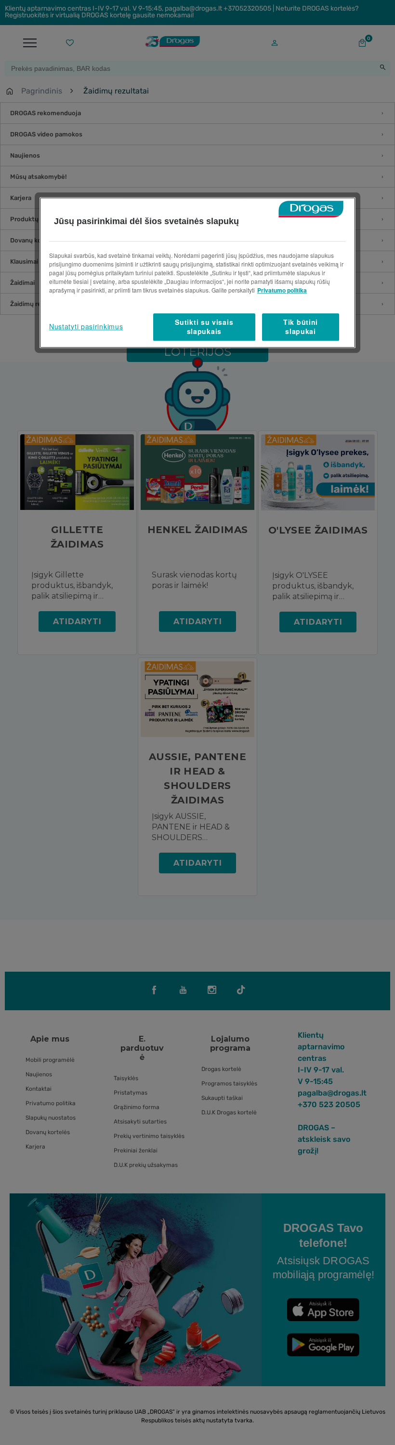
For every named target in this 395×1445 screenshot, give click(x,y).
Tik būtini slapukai (300, 326)
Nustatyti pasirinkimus (86, 327)
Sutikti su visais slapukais (204, 326)
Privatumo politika (282, 290)
